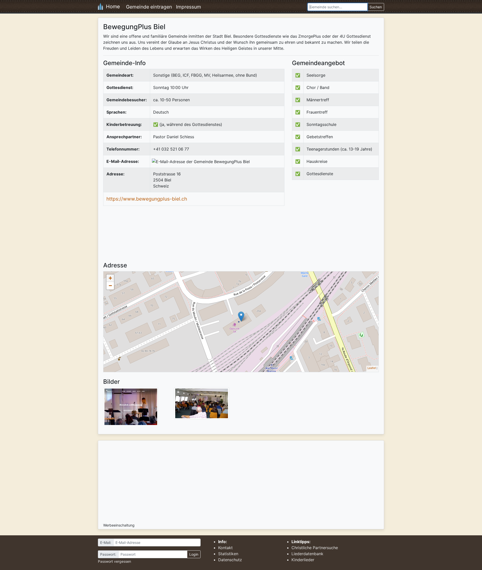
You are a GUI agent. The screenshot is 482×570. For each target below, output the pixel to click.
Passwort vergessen (114, 561)
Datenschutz (230, 559)
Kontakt (225, 547)
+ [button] (110, 278)
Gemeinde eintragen (149, 7)
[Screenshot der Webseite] (130, 407)
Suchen (376, 7)
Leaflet (372, 368)
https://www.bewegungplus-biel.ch (146, 199)
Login (193, 554)
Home (111, 7)
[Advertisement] (334, 225)
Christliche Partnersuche (314, 547)
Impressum (188, 7)
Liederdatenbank (307, 553)
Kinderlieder (302, 559)
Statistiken (228, 553)
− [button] (110, 285)
